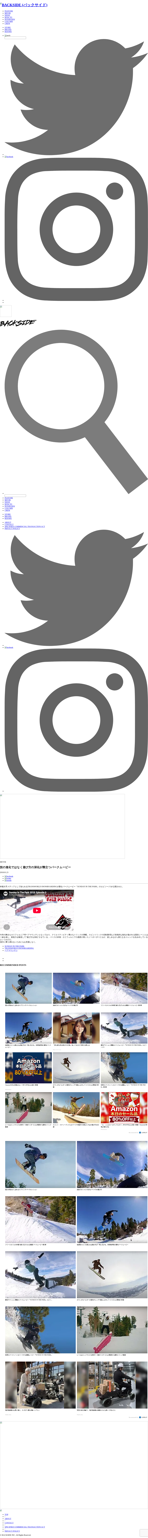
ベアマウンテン (11, 950)
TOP (6, 1514)
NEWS (7, 15)
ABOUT (8, 522)
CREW (7, 23)
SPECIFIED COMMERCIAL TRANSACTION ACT (25, 526)
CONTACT (9, 524)
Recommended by (134, 1132)
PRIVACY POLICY (12, 529)
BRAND (8, 29)
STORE (8, 27)
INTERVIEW (10, 19)
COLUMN (9, 21)
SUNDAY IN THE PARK (14, 946)
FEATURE (9, 11)
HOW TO (8, 17)
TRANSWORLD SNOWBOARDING (19, 948)
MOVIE (8, 13)
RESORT (8, 32)
